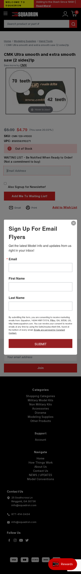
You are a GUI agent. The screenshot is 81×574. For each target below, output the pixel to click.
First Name (17, 278)
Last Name (17, 297)
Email (13, 258)
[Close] (73, 223)
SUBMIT (41, 344)
